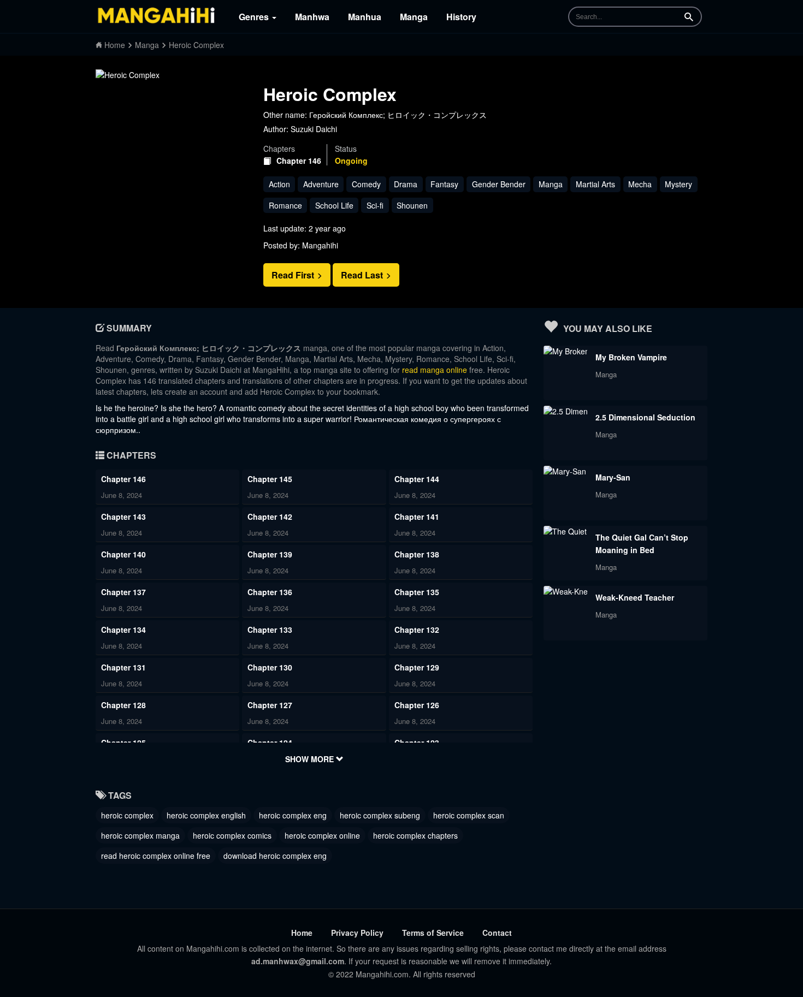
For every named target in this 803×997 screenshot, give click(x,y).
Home (301, 932)
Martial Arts (595, 184)
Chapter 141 (416, 516)
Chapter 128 (123, 704)
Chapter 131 (123, 667)
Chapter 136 (269, 591)
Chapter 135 (416, 591)
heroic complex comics (232, 835)
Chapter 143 (123, 516)
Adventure (321, 184)
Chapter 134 (123, 629)
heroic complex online (322, 835)
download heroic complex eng (275, 855)
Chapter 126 (416, 704)
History (461, 16)
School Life (334, 205)
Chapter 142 (269, 516)
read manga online (434, 369)
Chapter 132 (416, 629)
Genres (255, 16)
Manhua (364, 16)
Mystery (678, 184)
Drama (405, 184)
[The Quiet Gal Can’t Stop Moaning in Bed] (565, 531)
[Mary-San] (565, 471)
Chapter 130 (269, 667)
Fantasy (444, 184)
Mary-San (612, 477)
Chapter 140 (123, 554)
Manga (414, 16)
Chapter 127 (269, 704)
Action (279, 184)
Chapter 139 (269, 554)
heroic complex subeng (380, 815)
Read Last (363, 275)
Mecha (640, 184)
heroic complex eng (293, 815)
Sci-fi (375, 205)
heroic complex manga (140, 835)
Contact (497, 932)
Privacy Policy (357, 932)
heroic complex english (206, 815)
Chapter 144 (416, 478)
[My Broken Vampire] (565, 351)
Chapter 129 (416, 667)
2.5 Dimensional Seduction (645, 417)
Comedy (366, 184)
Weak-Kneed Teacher (634, 597)
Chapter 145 (269, 478)
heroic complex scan (468, 815)
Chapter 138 (416, 554)
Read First (293, 275)
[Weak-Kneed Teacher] (565, 591)
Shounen (412, 205)
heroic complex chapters (415, 835)
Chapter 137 (123, 591)
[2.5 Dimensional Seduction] (565, 411)
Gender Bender (499, 184)
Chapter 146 (298, 160)
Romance (285, 205)
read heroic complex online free (155, 855)
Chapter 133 (269, 629)
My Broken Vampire (631, 357)
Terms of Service (433, 932)
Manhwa (312, 16)
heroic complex (127, 815)
